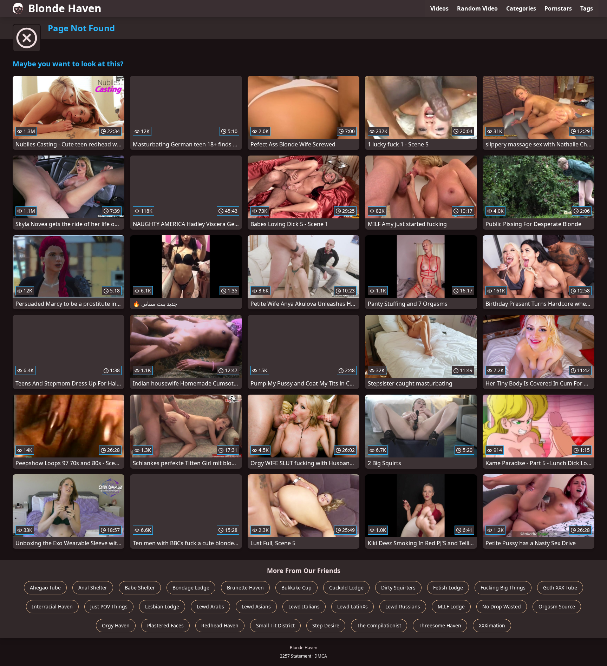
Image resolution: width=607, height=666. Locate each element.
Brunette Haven (245, 587)
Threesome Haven (440, 625)
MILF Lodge (451, 606)
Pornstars (558, 8)
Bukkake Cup (296, 587)
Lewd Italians (304, 606)
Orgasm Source (557, 606)
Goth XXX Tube (560, 587)
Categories (521, 8)
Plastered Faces (165, 625)
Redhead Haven (220, 625)
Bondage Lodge (190, 587)
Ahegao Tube (45, 587)
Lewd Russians (402, 606)
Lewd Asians (256, 606)
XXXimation (492, 625)
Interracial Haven (52, 606)
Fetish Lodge (448, 587)
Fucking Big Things (503, 587)
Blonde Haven (65, 8)
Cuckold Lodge (346, 587)
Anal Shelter (92, 587)
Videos (439, 8)
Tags (586, 8)
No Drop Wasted (501, 606)
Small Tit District (275, 625)
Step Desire (325, 625)
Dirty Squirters (398, 587)
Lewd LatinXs (352, 606)
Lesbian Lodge (162, 606)
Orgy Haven (116, 625)
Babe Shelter (140, 587)
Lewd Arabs (210, 606)
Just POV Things (109, 606)
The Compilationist (379, 625)
